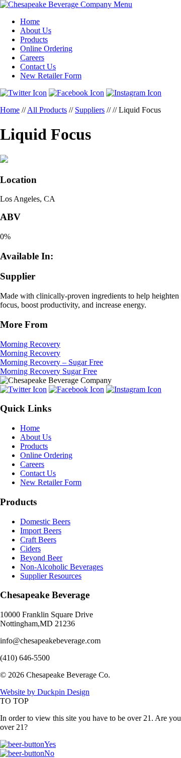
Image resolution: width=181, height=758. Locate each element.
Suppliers (90, 110)
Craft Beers (38, 539)
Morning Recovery (30, 344)
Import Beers (40, 530)
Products (34, 39)
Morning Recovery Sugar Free (48, 371)
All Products (47, 110)
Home (30, 21)
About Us (35, 30)
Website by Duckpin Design (44, 692)
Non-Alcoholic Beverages (61, 566)
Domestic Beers (45, 521)
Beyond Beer (41, 557)
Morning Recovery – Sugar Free (51, 362)
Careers (32, 57)
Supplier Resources (50, 576)
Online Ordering (46, 48)
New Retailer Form (50, 75)
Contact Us (38, 66)
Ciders (30, 548)
